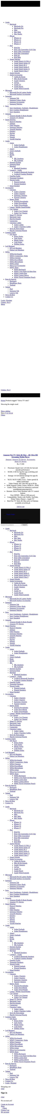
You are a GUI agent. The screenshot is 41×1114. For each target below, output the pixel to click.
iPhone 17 (17, 44)
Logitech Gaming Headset (23, 174)
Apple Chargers (19, 81)
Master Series (18, 240)
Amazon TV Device (17, 118)
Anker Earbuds (19, 145)
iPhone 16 (17, 42)
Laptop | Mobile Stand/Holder (20, 207)
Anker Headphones (20, 147)
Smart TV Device (16, 215)
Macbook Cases (15, 217)
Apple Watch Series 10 (22, 63)
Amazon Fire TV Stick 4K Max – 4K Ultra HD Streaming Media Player (20, 456)
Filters (3, 415)
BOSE (12, 155)
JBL (11, 157)
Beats (11, 153)
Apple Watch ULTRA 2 (22, 61)
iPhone (12, 36)
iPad (11, 46)
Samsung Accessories (17, 102)
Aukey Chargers (19, 192)
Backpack (13, 281)
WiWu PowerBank (16, 260)
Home (3, 400)
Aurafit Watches (15, 139)
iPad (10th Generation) (22, 51)
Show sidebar (5, 411)
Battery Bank (14, 199)
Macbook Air (18, 26)
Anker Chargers (19, 194)
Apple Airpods (15, 73)
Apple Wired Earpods (21, 88)
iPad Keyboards (15, 219)
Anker (12, 143)
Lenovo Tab (14, 293)
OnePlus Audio (15, 176)
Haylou (12, 133)
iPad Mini (17, 57)
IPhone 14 (17, 38)
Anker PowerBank (20, 203)
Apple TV (17, 85)
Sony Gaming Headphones (19, 110)
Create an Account (7, 1104)
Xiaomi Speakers (20, 184)
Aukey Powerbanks (21, 205)
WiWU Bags (14, 267)
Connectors (13, 221)
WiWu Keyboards (16, 254)
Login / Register (10, 1083)
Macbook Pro (18, 28)
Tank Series (18, 238)
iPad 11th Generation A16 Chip (25, 49)
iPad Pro (17, 48)
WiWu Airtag (14, 264)
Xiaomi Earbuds (19, 182)
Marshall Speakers (20, 168)
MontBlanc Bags (15, 283)
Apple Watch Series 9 (21, 67)
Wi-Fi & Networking (17, 229)
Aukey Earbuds (15, 151)
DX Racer (13, 234)
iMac (15, 30)
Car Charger (14, 209)
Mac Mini (17, 32)
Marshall (13, 166)
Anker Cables (19, 225)
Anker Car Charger (20, 213)
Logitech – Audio (16, 170)
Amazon (8, 459)
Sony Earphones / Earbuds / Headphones (24, 108)
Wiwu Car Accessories (17, 266)
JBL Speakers (19, 158)
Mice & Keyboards (20, 79)
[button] (20, 507)
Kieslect (12, 131)
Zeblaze (12, 123)
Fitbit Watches (14, 125)
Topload (12, 285)
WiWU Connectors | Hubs (19, 256)
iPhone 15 (17, 40)
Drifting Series (19, 244)
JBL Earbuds (18, 160)
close (2, 1089)
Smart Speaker (15, 186)
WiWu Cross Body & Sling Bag (25, 271)
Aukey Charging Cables (22, 227)
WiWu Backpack (20, 269)
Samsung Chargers (20, 195)
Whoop (12, 135)
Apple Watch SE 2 (20, 65)
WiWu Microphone (16, 262)
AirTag (16, 83)
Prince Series (18, 236)
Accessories (31, 459)
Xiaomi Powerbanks (21, 201)
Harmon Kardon (15, 162)
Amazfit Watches (15, 129)
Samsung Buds (15, 164)
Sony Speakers (15, 112)
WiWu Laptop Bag (20, 273)
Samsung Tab (14, 98)
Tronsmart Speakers (16, 178)
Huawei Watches (15, 122)
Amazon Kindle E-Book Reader (21, 116)
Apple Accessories (16, 75)
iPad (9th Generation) (21, 53)
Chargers (13, 190)
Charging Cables (15, 223)
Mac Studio (18, 34)
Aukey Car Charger (21, 211)
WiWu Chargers (15, 258)
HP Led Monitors (16, 248)
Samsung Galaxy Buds (17, 100)
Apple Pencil (18, 86)
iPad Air (17, 55)
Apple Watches (15, 59)
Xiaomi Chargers (20, 197)
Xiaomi (12, 137)
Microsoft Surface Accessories (20, 94)
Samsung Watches (16, 104)
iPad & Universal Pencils (18, 230)
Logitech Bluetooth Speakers (24, 172)
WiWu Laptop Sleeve (21, 275)
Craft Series (18, 242)
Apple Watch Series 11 (22, 69)
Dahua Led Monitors (17, 250)
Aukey (12, 149)
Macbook (13, 24)
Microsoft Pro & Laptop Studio (20, 92)
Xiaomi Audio (14, 180)
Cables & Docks (19, 77)
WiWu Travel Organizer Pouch (24, 277)
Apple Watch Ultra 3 (21, 71)
